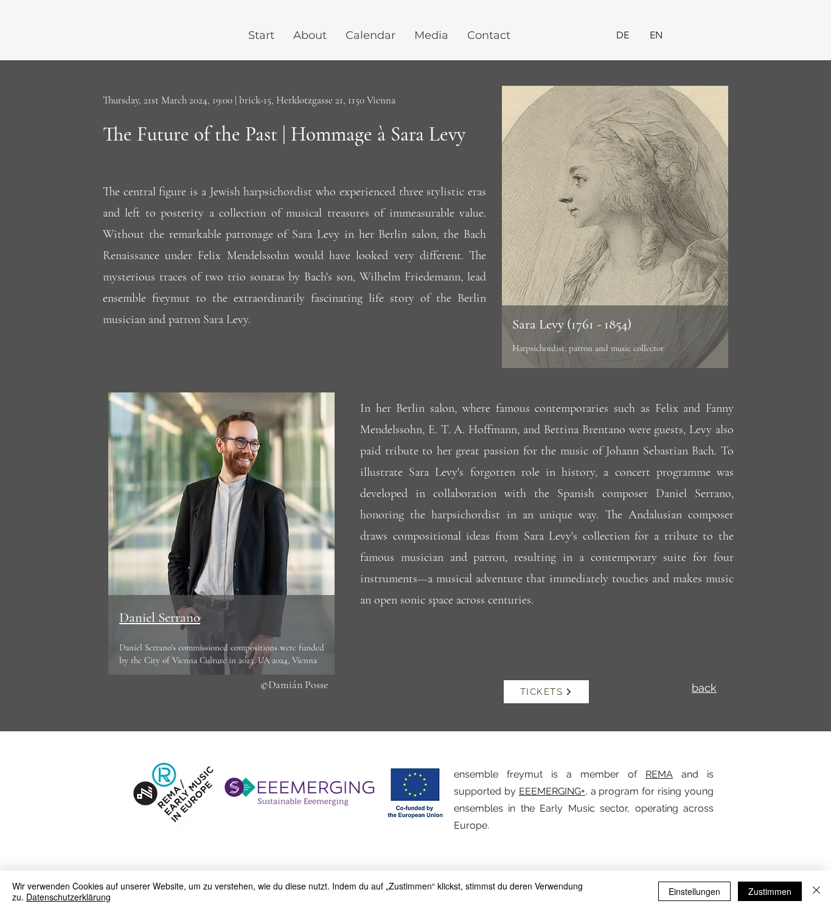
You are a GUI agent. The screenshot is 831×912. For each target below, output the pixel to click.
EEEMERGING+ (552, 791)
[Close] (816, 891)
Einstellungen (694, 891)
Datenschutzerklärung (68, 897)
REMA (659, 774)
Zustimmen (769, 891)
